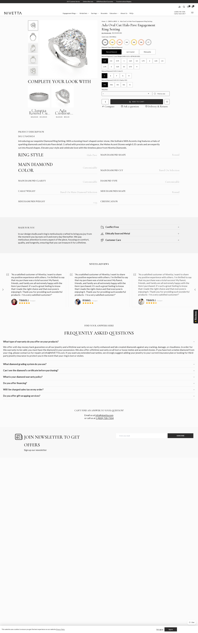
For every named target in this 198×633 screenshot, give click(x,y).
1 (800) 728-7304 (179, 12)
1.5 (137, 61)
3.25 (117, 67)
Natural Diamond (111, 52)
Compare (109, 106)
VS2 (111, 85)
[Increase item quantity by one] (107, 101)
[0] (188, 7)
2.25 (156, 61)
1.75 (143, 61)
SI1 (118, 85)
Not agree (159, 629)
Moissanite (147, 52)
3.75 (130, 67)
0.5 (111, 61)
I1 (130, 85)
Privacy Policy (60, 629)
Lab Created (130, 52)
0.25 (104, 61)
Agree (171, 629)
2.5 (162, 61)
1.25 (130, 61)
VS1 (104, 85)
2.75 (104, 67)
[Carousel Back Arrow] (3, 289)
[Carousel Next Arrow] (195, 289)
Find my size (160, 94)
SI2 (124, 85)
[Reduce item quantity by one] (103, 101)
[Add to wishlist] (167, 101)
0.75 (117, 61)
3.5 (124, 67)
